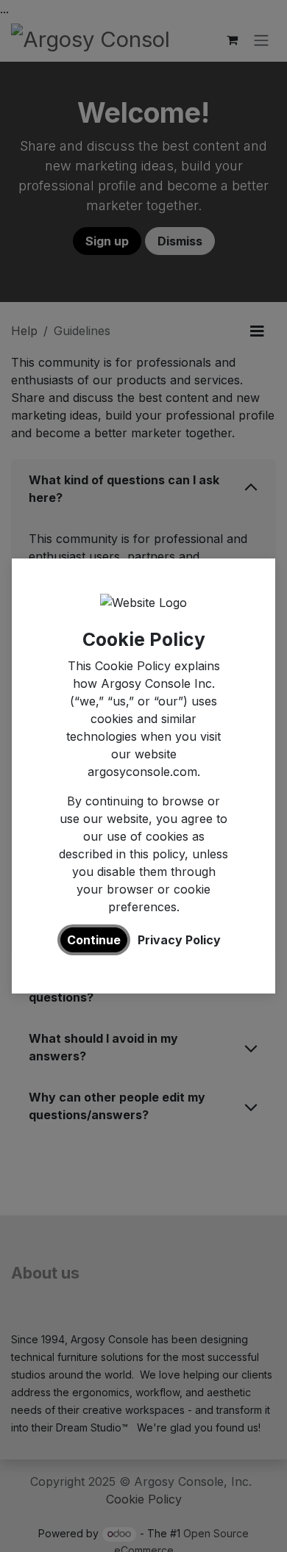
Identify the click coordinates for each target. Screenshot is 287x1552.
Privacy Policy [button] (179, 940)
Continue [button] (94, 940)
